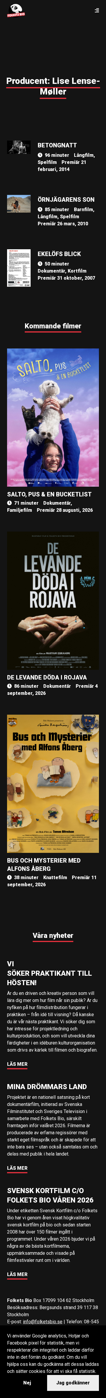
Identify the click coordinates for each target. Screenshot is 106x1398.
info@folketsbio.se (42, 1321)
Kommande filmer (53, 326)
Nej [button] (27, 1383)
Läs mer (17, 1064)
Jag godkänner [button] (73, 1383)
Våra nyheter (53, 935)
